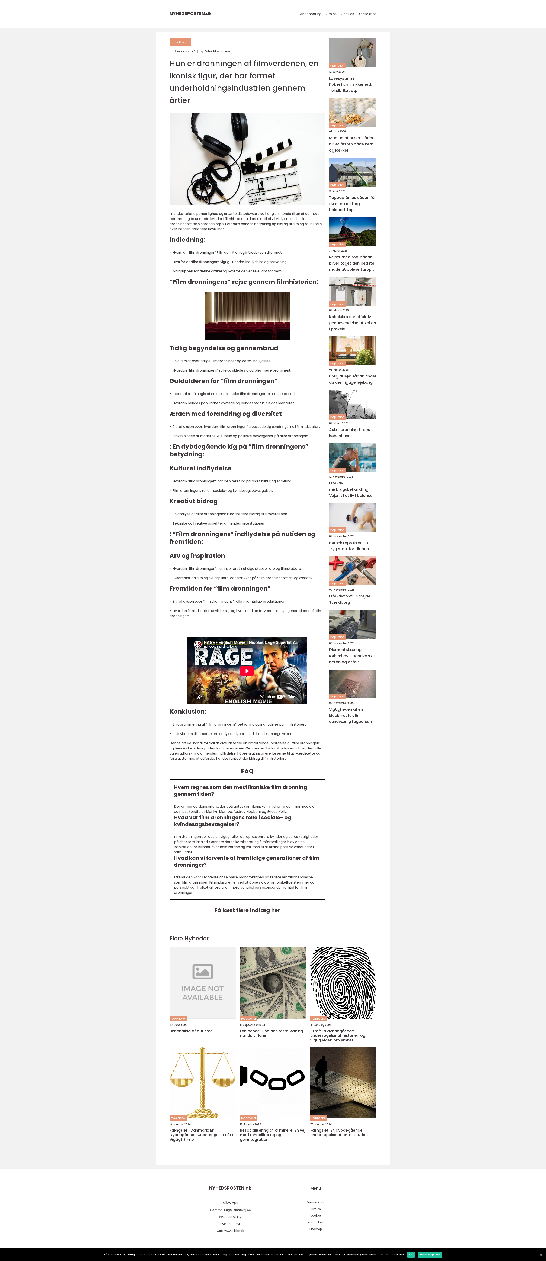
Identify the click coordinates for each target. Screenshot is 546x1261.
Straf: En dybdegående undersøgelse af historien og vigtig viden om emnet (337, 1036)
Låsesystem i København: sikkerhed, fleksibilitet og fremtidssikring (350, 84)
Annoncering (310, 14)
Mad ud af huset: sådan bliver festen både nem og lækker (352, 144)
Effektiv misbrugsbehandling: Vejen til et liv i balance (351, 489)
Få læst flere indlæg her (247, 910)
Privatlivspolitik (430, 1254)
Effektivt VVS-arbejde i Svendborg (350, 599)
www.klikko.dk (234, 1231)
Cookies (347, 14)
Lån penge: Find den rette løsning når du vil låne (271, 1033)
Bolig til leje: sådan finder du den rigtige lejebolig (352, 379)
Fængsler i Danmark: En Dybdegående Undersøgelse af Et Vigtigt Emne (202, 1135)
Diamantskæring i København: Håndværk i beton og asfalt (352, 656)
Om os (331, 14)
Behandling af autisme (191, 1031)
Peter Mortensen (217, 51)
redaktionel (180, 42)
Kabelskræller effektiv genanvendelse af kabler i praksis (352, 323)
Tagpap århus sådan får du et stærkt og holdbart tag (352, 203)
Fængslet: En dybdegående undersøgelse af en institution (339, 1132)
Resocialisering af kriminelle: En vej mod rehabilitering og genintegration (272, 1135)
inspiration (337, 65)
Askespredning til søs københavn (349, 432)
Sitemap (315, 1229)
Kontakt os (367, 14)
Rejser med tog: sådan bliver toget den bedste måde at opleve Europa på (351, 263)
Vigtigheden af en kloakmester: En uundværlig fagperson (350, 715)
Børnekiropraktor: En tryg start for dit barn (349, 545)
